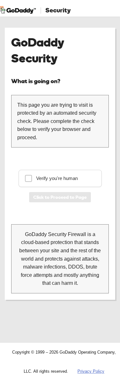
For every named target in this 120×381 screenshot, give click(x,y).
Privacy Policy (90, 371)
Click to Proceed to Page (60, 197)
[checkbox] (60, 178)
